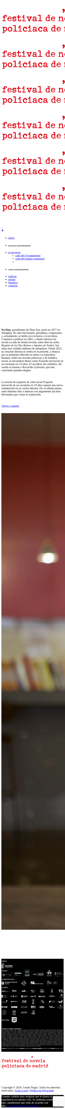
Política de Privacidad (42, 1090)
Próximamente (55, 220)
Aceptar (10, 1105)
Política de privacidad (26, 1105)
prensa (5, 220)
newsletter (19, 220)
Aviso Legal (21, 1090)
